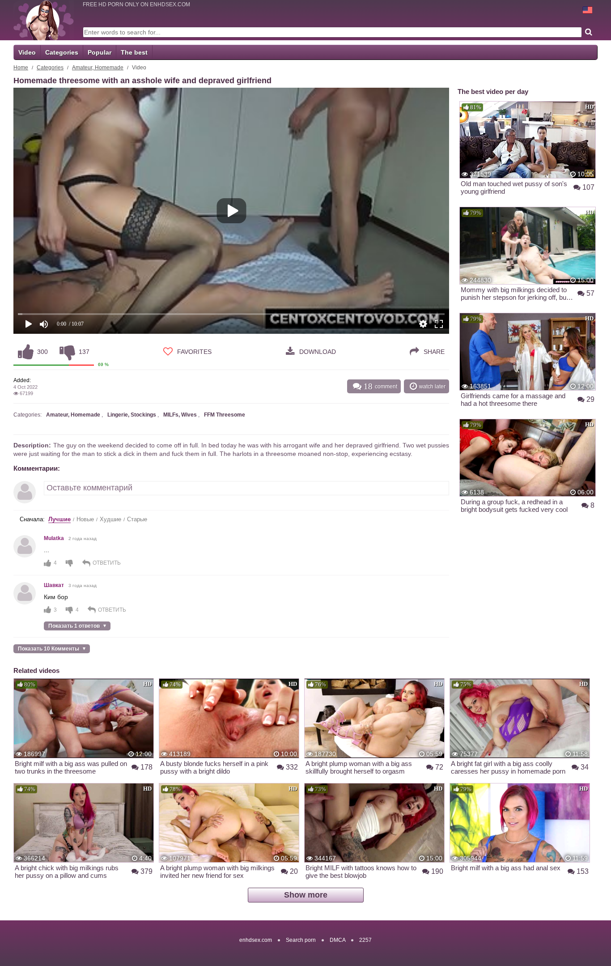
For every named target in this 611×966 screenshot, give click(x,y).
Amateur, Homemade (97, 67)
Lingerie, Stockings (131, 415)
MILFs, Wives (180, 415)
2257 (365, 940)
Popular (99, 52)
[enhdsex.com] (43, 20)
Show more (305, 894)
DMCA (337, 940)
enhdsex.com (255, 940)
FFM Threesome (224, 415)
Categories (61, 52)
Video (27, 52)
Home (20, 67)
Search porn (301, 940)
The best (134, 52)
